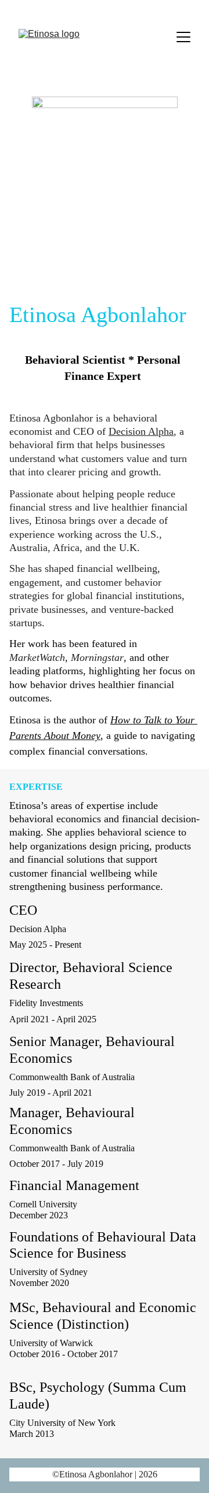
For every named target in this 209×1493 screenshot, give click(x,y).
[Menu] (183, 37)
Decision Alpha (141, 431)
